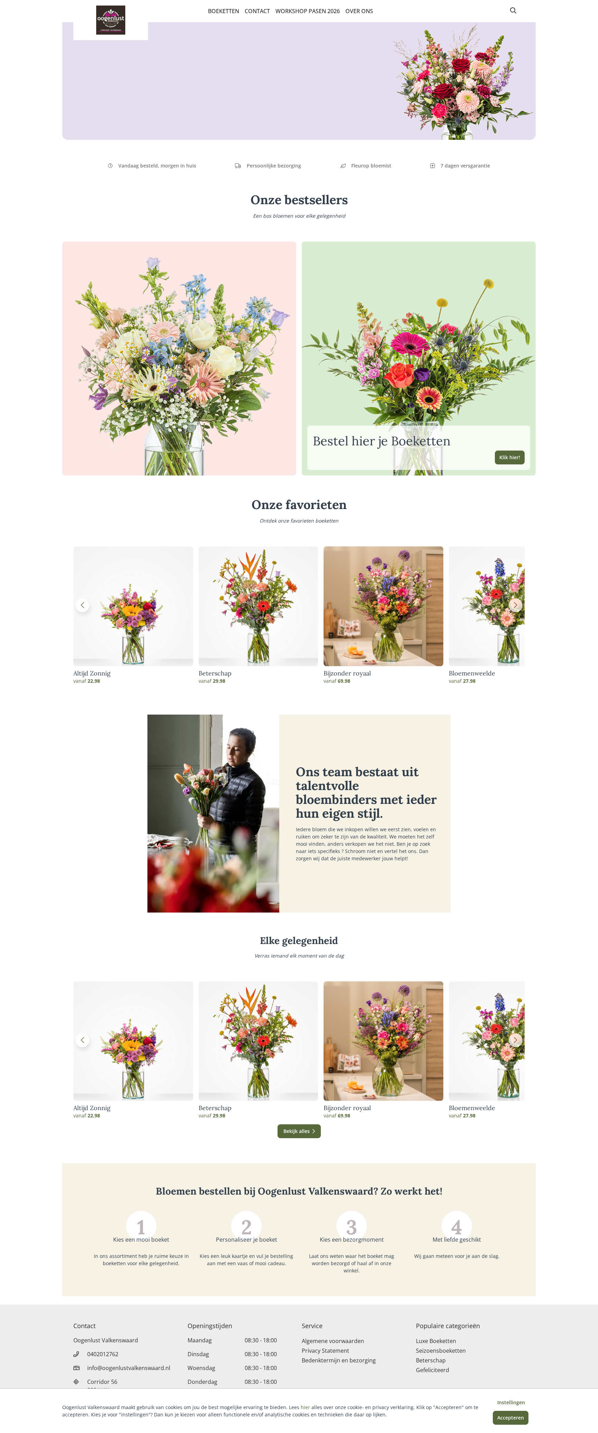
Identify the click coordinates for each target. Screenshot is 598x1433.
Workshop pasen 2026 (307, 11)
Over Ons (359, 11)
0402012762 (102, 1354)
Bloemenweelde (472, 673)
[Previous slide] (82, 605)
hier (305, 1407)
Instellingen (511, 1402)
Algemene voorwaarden (333, 1341)
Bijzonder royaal (347, 673)
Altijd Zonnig (91, 673)
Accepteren (510, 1417)
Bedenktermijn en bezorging (339, 1360)
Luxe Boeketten (436, 1341)
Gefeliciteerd (432, 1370)
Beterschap (215, 673)
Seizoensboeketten (441, 1350)
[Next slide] (516, 605)
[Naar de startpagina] (110, 20)
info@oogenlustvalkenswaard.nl (128, 1368)
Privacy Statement (325, 1350)
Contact (257, 11)
